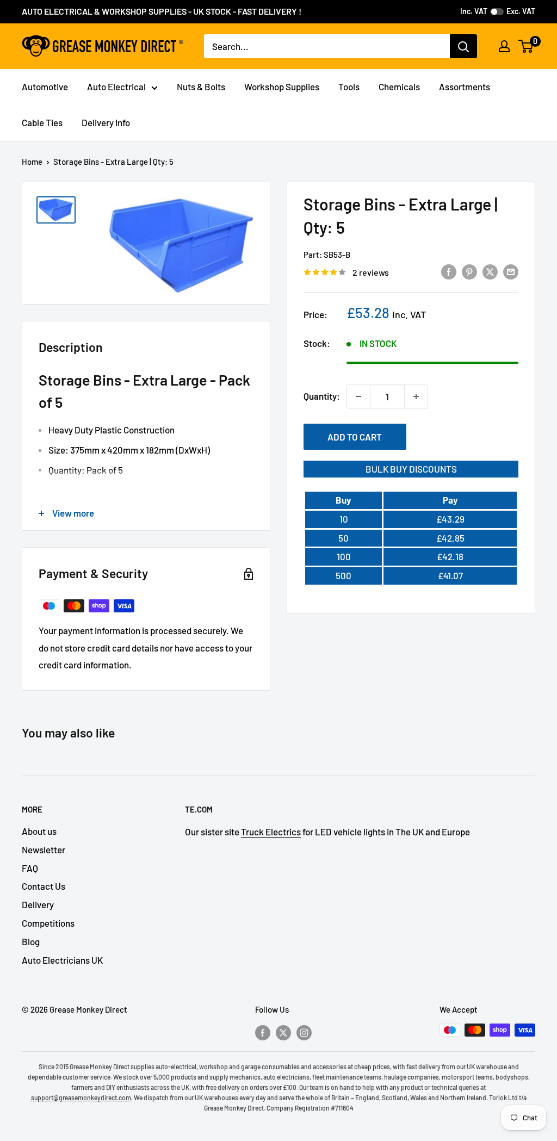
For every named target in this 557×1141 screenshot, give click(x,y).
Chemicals (399, 86)
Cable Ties (42, 122)
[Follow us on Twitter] (283, 1032)
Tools (349, 86)
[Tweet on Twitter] (490, 271)
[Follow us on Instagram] (304, 1032)
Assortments (464, 86)
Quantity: (322, 395)
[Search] (463, 46)
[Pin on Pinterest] (469, 271)
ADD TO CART (354, 436)
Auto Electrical (116, 86)
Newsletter (43, 849)
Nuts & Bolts (201, 86)
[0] (526, 46)
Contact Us (43, 885)
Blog (31, 941)
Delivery (38, 904)
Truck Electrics (271, 831)
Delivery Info (106, 122)
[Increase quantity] (416, 396)
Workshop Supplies (281, 86)
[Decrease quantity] (358, 396)
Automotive (45, 86)
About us (39, 831)
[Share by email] (510, 271)
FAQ (30, 868)
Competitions (48, 922)
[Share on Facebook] (448, 271)
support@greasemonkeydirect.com (81, 1097)
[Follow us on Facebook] (262, 1032)
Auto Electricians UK (62, 959)
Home (32, 161)
